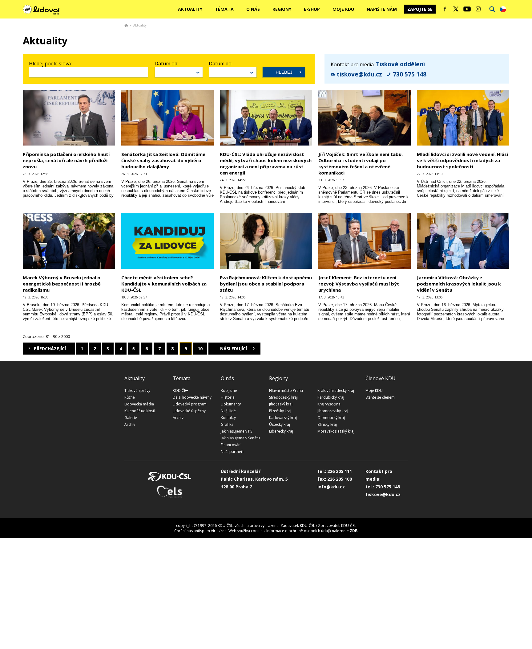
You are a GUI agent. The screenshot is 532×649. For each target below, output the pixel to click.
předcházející (50, 348)
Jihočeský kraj (280, 404)
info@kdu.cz (331, 487)
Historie (228, 397)
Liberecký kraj (281, 431)
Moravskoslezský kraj (335, 431)
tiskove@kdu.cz (359, 74)
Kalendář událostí (139, 410)
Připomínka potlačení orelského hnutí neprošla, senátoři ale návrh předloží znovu (66, 160)
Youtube (467, 9)
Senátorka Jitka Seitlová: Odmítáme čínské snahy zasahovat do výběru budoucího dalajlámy (163, 160)
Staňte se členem (380, 397)
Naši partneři (232, 451)
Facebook (445, 9)
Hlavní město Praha (286, 390)
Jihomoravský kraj (332, 410)
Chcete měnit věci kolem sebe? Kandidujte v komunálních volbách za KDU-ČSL (164, 283)
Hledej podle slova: (50, 63)
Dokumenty (231, 404)
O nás (253, 9)
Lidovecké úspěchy (189, 410)
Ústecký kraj (279, 424)
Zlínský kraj (327, 424)
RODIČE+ (180, 390)
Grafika (227, 424)
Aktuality (190, 9)
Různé (129, 397)
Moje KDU (343, 9)
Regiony (281, 9)
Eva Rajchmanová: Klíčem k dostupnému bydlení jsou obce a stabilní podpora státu (266, 283)
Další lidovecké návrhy (192, 397)
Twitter (456, 9)
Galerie (130, 417)
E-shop (312, 9)
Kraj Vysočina (329, 404)
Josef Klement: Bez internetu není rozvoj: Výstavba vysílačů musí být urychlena (358, 283)
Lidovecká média (139, 404)
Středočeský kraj (283, 397)
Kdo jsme (229, 390)
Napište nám (382, 9)
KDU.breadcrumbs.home (126, 25)
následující (233, 348)
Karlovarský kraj (283, 417)
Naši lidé (228, 410)
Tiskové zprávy (137, 390)
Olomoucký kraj (331, 417)
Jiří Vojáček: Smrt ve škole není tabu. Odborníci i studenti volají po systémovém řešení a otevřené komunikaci (360, 163)
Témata (224, 9)
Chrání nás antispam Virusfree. (201, 530)
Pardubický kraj (330, 397)
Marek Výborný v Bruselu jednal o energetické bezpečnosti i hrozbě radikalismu (62, 283)
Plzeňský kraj (280, 410)
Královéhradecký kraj (335, 390)
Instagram (478, 9)
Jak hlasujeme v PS (236, 431)
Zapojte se (420, 9)
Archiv (129, 424)
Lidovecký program (190, 404)
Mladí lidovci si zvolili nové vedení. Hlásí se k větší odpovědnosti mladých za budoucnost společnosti (462, 160)
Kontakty (228, 417)
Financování (231, 444)
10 (200, 348)
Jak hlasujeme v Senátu (240, 438)
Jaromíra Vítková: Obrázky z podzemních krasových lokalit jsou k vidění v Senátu (459, 283)
